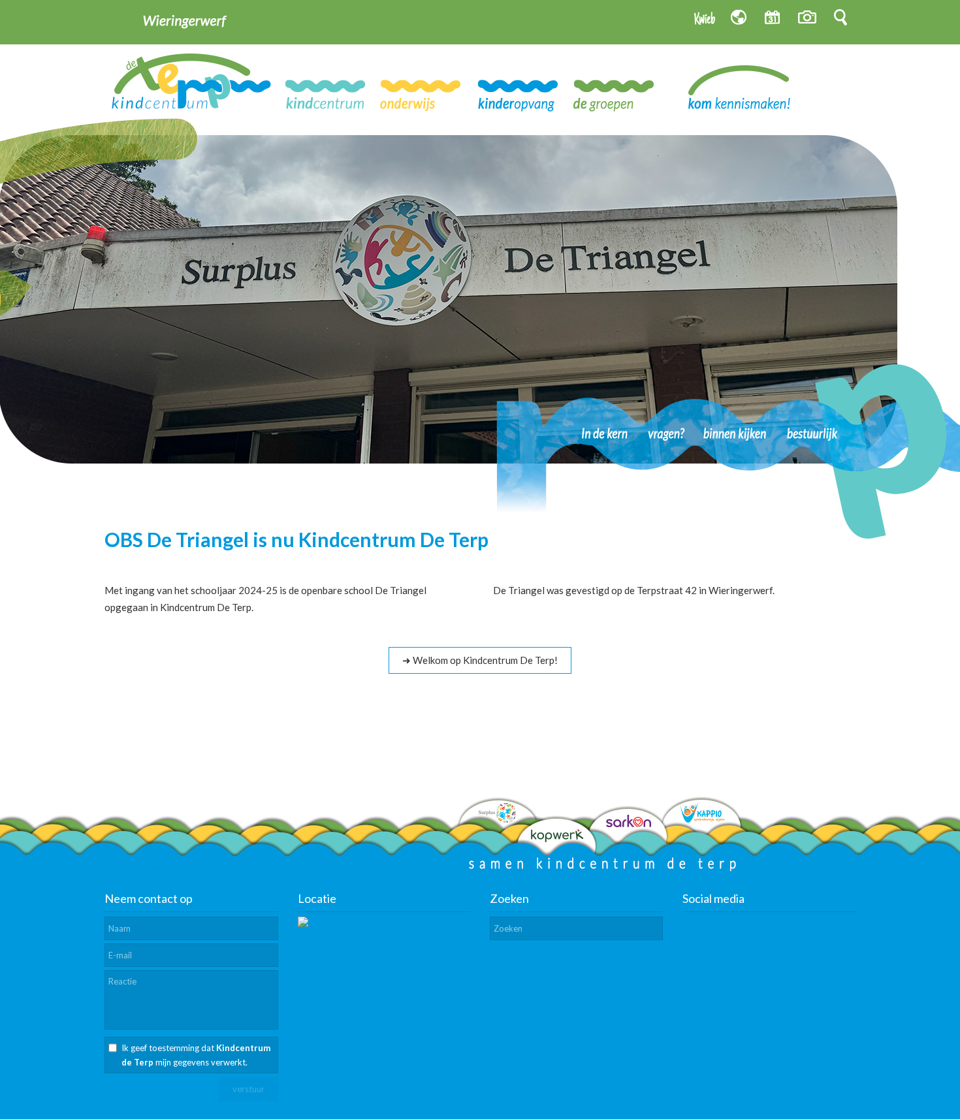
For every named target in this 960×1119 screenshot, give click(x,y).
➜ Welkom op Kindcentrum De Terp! (480, 660)
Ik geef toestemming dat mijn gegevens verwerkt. (195, 1055)
